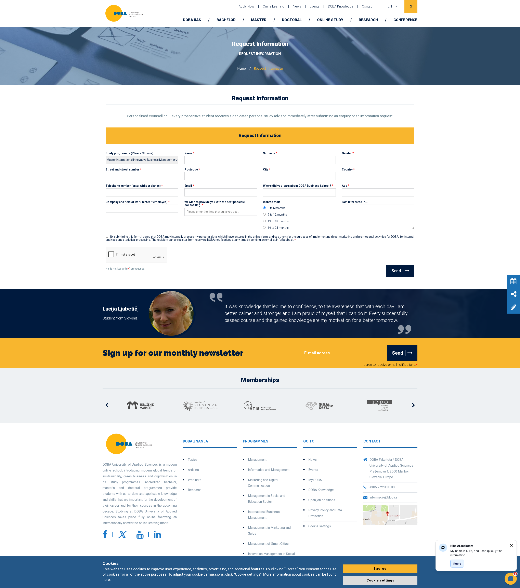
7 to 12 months (277, 214)
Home (241, 68)
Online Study (330, 20)
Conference (405, 20)
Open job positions (321, 500)
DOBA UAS (192, 20)
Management (257, 460)
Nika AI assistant (461, 545)
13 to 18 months (278, 221)
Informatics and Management (268, 470)
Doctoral (292, 20)
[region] (478, 553)
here (106, 579)
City (266, 169)
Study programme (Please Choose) (129, 153)
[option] (140, 406)
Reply (457, 563)
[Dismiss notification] (511, 545)
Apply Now (246, 6)
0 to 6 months (276, 208)
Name (189, 153)
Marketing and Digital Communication (263, 483)
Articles (193, 470)
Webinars (194, 480)
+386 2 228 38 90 (382, 487)
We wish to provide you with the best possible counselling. (214, 204)
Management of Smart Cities (268, 544)
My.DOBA (315, 480)
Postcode (192, 169)
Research (368, 20)
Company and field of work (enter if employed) (138, 202)
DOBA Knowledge (340, 6)
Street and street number (123, 169)
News (297, 6)
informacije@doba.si (383, 497)
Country (348, 169)
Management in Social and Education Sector (266, 499)
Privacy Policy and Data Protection (325, 513)
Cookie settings (319, 526)
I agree (380, 569)
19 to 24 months (278, 227)
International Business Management (264, 515)
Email (189, 185)
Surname (270, 153)
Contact (367, 6)
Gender (348, 153)
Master (258, 20)
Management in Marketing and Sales (269, 530)
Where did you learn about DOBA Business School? (298, 185)
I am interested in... (355, 202)
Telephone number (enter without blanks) (134, 185)
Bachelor (226, 20)
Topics (192, 460)
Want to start (271, 202)
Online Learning (273, 6)
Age (345, 185)
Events (314, 6)
